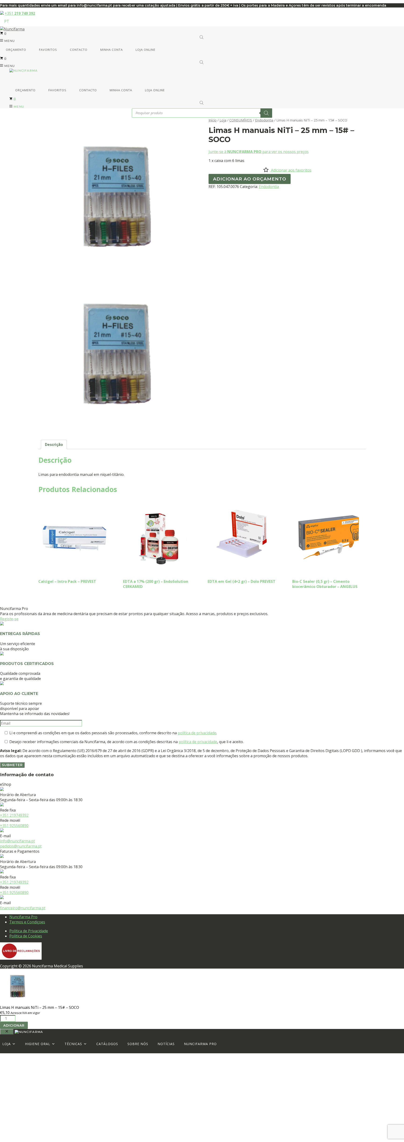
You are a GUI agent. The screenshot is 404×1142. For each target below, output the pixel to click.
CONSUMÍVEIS (240, 120)
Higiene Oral (37, 1044)
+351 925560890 (14, 825)
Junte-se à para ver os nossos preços (259, 151)
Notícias (166, 1044)
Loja (223, 120)
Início (212, 120)
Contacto (78, 50)
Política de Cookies (25, 936)
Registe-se (9, 618)
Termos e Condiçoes (27, 922)
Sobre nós (137, 1044)
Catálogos (107, 1044)
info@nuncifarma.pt (17, 841)
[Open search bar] (202, 37)
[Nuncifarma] (23, 70)
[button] (7, 41)
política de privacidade (197, 732)
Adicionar (14, 1025)
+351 (20, 13)
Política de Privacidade (28, 930)
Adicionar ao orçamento (249, 179)
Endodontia (264, 120)
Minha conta (111, 50)
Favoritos (47, 50)
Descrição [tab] (54, 444)
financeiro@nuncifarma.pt (22, 908)
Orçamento (15, 50)
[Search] (266, 113)
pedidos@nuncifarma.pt (21, 846)
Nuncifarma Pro (23, 916)
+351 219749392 (14, 815)
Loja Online (145, 50)
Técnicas (73, 1044)
